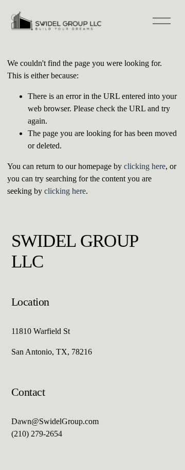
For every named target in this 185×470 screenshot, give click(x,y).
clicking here (144, 166)
